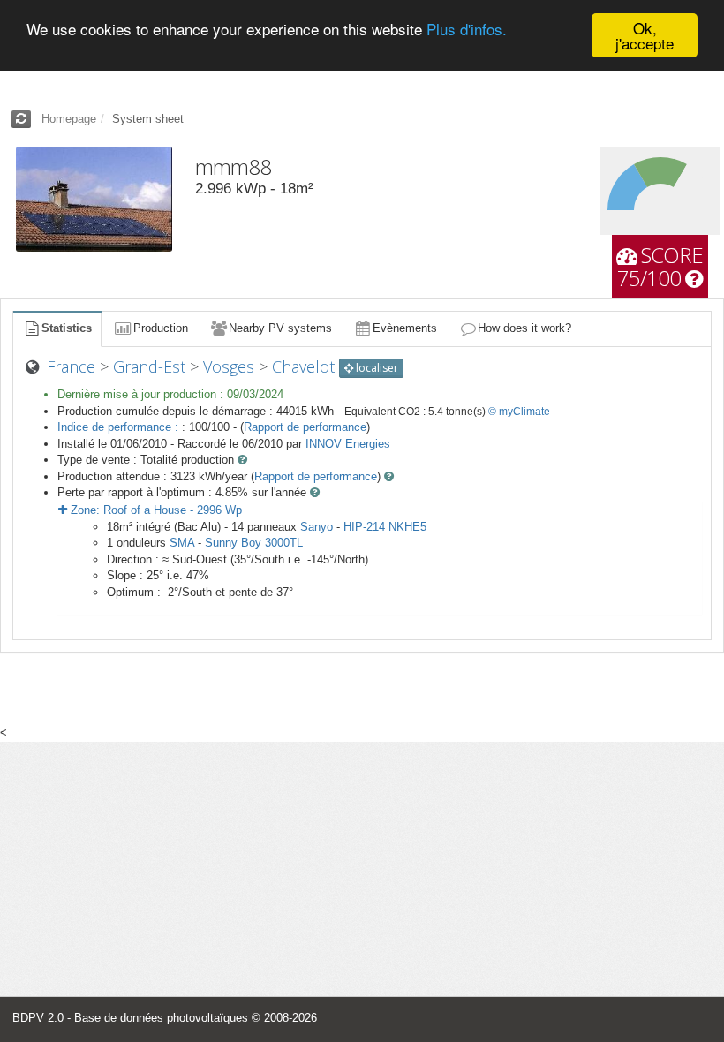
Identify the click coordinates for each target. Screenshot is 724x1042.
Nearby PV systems (280, 328)
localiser (375, 367)
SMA (182, 542)
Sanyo (316, 526)
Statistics (66, 328)
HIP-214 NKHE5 (384, 526)
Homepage (68, 118)
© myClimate (519, 411)
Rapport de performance (305, 427)
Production (160, 328)
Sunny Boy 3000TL (254, 542)
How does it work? (524, 328)
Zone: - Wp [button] (154, 510)
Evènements (405, 328)
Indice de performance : (119, 427)
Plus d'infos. (466, 29)
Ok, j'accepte (644, 35)
